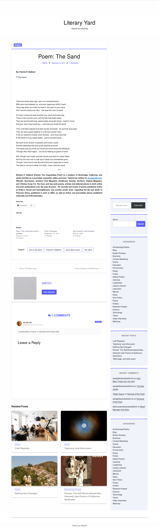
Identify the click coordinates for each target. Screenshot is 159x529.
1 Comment (73, 63)
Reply (98, 322)
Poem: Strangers (50, 231)
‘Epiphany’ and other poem (77, 448)
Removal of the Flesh (136, 394)
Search (115, 219)
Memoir (116, 291)
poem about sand (73, 250)
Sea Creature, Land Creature (83, 231)
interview (116, 280)
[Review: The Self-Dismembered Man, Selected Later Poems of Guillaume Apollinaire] (84, 471)
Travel (115, 315)
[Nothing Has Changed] (34, 471)
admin (44, 63)
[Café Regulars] (34, 426)
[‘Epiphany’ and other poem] (84, 426)
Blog (115, 250)
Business (116, 256)
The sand (88, 250)
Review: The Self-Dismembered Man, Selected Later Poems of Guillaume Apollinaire (83, 496)
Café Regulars (22, 448)
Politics (116, 303)
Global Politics (119, 276)
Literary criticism (119, 285)
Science (116, 309)
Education (117, 265)
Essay (115, 271)
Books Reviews (70, 489)
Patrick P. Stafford (53, 250)
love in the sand (35, 250)
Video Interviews (119, 318)
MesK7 (84, 526)
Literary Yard (79, 22)
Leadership (117, 282)
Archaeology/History (121, 247)
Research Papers (120, 306)
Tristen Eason (118, 394)
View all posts (49, 292)
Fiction (115, 274)
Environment (118, 268)
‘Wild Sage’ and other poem (124, 359)
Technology (117, 312)
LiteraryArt (117, 288)
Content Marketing (120, 259)
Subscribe (138, 205)
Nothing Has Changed (26, 493)
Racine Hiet (27, 322)
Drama (115, 262)
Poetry (18, 45)
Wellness (116, 321)
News (115, 294)
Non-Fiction (117, 297)
